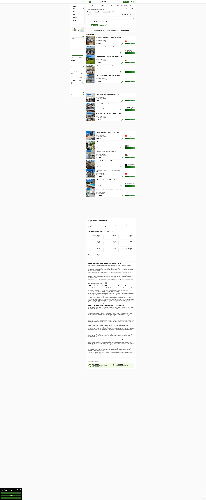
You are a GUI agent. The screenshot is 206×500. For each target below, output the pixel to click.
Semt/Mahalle (74, 45)
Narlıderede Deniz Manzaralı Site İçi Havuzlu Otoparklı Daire (108, 179)
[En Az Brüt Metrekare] (71, 66)
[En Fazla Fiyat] (83, 55)
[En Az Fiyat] (71, 55)
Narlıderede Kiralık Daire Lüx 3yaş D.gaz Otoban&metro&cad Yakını (108, 171)
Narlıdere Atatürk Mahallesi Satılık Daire (123, 237)
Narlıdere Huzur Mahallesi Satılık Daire (107, 249)
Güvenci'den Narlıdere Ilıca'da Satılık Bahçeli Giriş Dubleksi (107, 103)
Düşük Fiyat (126, 18)
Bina (74, 11)
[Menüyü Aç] (71, 2)
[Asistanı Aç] (203, 496)
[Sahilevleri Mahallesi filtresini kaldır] (109, 11)
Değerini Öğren (119, 1)
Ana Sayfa (89, 5)
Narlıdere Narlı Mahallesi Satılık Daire (91, 242)
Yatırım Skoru (90, 18)
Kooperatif (75, 18)
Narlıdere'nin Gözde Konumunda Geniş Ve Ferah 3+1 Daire (107, 132)
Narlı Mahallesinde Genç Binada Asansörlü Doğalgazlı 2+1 (107, 94)
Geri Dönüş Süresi (99, 18)
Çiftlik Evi (75, 12)
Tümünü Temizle (114, 11)
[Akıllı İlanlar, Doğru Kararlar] (103, 2)
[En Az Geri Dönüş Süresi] (71, 83)
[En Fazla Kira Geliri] (83, 75)
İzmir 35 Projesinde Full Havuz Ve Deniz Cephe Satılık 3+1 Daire (108, 113)
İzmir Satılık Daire (101, 5)
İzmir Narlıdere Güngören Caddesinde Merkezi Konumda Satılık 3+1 (108, 161)
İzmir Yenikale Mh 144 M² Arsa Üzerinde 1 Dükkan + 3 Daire (107, 46)
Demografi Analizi (95, 364)
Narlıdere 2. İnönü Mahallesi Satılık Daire (92, 237)
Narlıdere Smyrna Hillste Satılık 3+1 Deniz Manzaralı (106, 151)
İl (71, 36)
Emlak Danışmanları (120, 364)
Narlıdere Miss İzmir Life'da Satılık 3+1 (103, 141)
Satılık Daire (94, 5)
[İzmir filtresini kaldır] (90, 11)
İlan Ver (125, 1)
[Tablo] (134, 14)
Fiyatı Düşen (112, 18)
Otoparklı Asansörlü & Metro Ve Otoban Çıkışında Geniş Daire (108, 75)
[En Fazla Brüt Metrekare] (83, 66)
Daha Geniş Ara (94, 25)
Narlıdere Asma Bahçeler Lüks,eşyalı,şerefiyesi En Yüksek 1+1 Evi (109, 56)
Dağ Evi (74, 14)
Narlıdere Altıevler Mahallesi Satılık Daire (123, 249)
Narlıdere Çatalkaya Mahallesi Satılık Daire (123, 243)
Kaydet (128, 8)
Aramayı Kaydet (102, 25)
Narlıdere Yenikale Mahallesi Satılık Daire (108, 242)
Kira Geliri (107, 18)
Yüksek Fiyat (132, 18)
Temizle (83, 36)
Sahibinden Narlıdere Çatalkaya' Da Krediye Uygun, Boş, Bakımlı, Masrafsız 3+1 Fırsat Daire (109, 66)
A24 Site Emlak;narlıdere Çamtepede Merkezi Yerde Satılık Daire (108, 37)
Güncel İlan (119, 18)
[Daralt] (72, 8)
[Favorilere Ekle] (121, 43)
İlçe (72, 40)
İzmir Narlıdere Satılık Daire (111, 5)
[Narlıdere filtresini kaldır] (98, 11)
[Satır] (130, 14)
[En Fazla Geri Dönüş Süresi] (83, 83)
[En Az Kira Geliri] (71, 75)
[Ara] (90, 2)
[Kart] (132, 14)
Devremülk (75, 17)
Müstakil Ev (75, 9)
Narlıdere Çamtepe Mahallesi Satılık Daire (92, 249)
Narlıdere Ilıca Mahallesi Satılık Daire (107, 237)
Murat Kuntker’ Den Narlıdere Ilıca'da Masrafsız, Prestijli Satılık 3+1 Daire (109, 190)
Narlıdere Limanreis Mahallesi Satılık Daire (91, 256)
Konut (74, 8)
